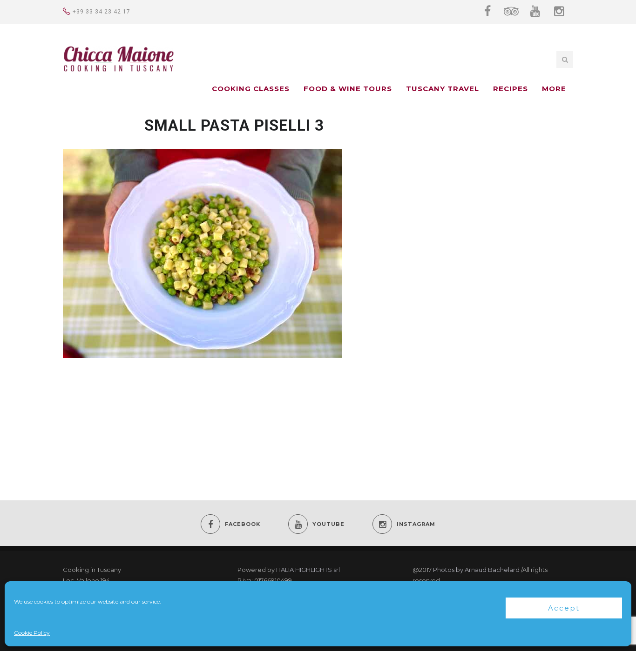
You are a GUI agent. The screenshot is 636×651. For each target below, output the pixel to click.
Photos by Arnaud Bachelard (476, 569)
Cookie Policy (32, 632)
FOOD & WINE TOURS (348, 88)
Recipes (510, 88)
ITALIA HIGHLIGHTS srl (308, 569)
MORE (554, 88)
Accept (564, 608)
